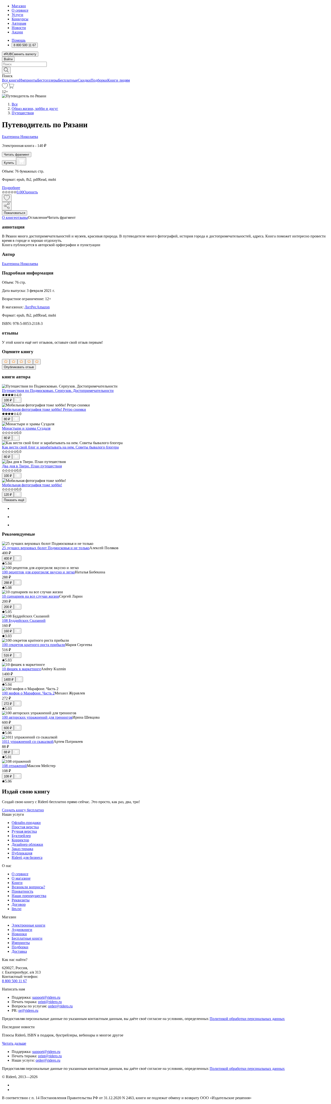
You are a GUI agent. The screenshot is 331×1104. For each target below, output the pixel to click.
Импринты (28, 80)
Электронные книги (28, 925)
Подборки (99, 80)
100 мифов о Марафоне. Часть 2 (28, 693)
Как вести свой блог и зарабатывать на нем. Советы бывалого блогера (60, 447)
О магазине (21, 878)
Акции (17, 32)
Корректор (20, 840)
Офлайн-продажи (26, 823)
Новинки (19, 934)
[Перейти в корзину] (11, 87)
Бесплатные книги (27, 938)
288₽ (8, 583)
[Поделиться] (7, 206)
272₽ (8, 704)
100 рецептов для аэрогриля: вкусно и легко (38, 572)
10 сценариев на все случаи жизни (30, 596)
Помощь (18, 40)
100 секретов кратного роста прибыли (33, 645)
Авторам (19, 23)
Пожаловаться (14, 213)
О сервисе (20, 10)
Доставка (19, 951)
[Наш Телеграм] (14, 1090)
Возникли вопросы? (28, 887)
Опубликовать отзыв (19, 367)
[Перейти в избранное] (5, 87)
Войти (8, 59)
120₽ (8, 494)
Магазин (19, 6)
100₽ (8, 400)
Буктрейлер (21, 836)
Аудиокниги (22, 930)
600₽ (8, 728)
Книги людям (118, 80)
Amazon (43, 307)
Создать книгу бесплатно (23, 810)
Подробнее (11, 188)
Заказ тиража (22, 849)
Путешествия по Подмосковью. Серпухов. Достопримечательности (58, 390)
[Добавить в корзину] (21, 161)
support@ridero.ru (46, 997)
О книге (9, 217)
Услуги (17, 15)
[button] (165, 70)
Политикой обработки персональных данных (247, 1019)
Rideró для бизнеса (27, 857)
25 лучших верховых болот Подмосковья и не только (45, 548)
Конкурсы (20, 19)
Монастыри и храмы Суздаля (26, 428)
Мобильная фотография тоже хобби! (32, 485)
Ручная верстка (24, 831)
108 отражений (14, 766)
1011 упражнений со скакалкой (28, 741)
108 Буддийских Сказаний (24, 620)
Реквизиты (21, 900)
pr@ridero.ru (28, 1010)
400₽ (8, 558)
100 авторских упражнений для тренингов (37, 717)
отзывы (22, 217)
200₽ (8, 607)
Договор (19, 904)
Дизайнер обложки (27, 844)
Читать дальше (14, 1043)
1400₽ (9, 679)
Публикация (22, 853)
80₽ (7, 419)
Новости (19, 28)
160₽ (8, 631)
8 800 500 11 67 (14, 981)
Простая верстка (25, 827)
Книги (17, 883)
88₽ (7, 752)
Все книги (10, 80)
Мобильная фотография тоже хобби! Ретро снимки (44, 409)
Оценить (30, 192)
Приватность (22, 891)
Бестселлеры (47, 80)
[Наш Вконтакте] (14, 1085)
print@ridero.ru (50, 1002)
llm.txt (16, 909)
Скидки (84, 80)
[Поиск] (6, 70)
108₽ (8, 776)
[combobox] (165, 64)
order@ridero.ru (60, 1006)
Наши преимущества (29, 896)
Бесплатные (68, 80)
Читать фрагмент (16, 154)
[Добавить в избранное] (7, 198)
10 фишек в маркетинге (21, 669)
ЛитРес (30, 307)
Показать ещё (14, 500)
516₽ (8, 655)
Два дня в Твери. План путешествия (32, 466)
